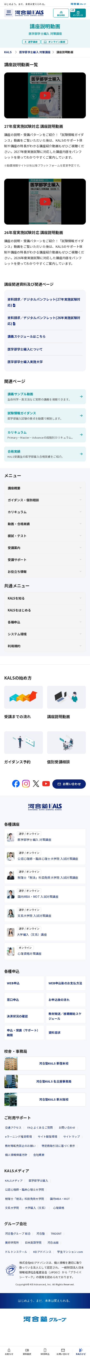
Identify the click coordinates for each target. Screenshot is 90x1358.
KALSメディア (14, 1180)
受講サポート (17, 559)
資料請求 (54, 1032)
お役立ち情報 (17, 571)
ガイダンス (77, 13)
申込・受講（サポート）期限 (23, 1032)
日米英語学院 (33, 1242)
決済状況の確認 (17, 1016)
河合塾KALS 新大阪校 (53, 1099)
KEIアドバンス (42, 1252)
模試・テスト (17, 536)
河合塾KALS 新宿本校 (53, 1063)
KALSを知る (16, 598)
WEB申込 (13, 983)
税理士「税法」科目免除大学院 (24, 1199)
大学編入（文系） (36, 1208)
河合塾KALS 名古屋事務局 (53, 1081)
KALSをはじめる (19, 610)
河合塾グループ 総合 (18, 1233)
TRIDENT (56, 1233)
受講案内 (14, 547)
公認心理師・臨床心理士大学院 (24, 1189)
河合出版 (53, 1242)
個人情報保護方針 (16, 1155)
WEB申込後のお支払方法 (65, 983)
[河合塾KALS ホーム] (29, 12)
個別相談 (61, 15)
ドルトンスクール (16, 1252)
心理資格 (58, 1208)
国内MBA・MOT (60, 1199)
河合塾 (40, 1233)
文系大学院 (12, 1208)
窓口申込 (13, 1000)
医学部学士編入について (25, 349)
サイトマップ (71, 1136)
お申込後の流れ (59, 1000)
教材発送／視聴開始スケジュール (65, 1016)
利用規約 (14, 646)
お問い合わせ (67, 1127)
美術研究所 (12, 1242)
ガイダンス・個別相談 (23, 500)
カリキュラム (17, 512)
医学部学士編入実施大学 (25, 361)
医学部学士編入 (38, 1180)
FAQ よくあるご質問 (40, 1127)
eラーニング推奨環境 (18, 1136)
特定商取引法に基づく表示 (58, 1146)
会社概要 (38, 1155)
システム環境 (17, 634)
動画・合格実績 (19, 524)
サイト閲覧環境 (47, 1136)
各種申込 (14, 622)
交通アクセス (13, 1127)
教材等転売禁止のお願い (20, 1146)
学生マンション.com (70, 1252)
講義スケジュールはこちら (27, 336)
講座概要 (14, 488)
